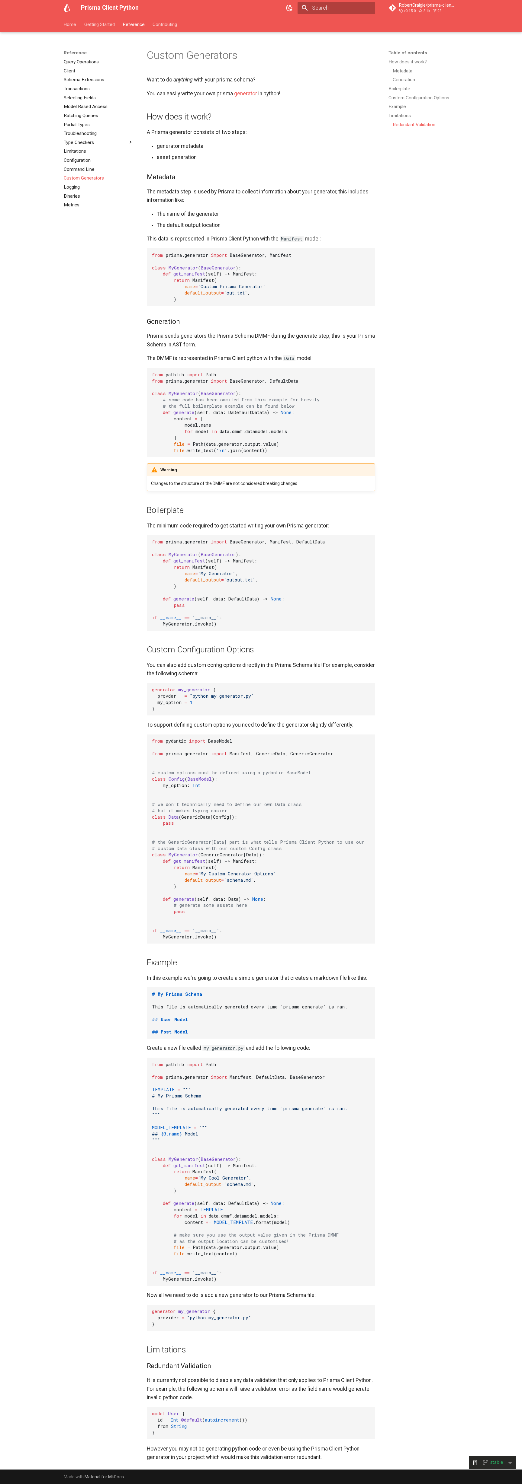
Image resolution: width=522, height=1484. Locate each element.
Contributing (165, 24)
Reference (134, 24)
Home (70, 24)
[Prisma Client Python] (67, 7)
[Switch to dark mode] (289, 7)
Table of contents (407, 53)
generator (245, 94)
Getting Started (99, 24)
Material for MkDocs (104, 1476)
